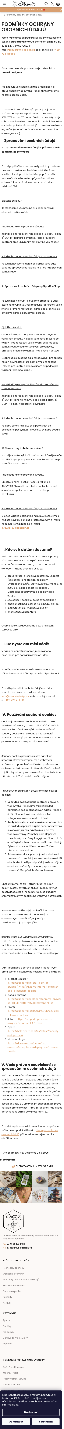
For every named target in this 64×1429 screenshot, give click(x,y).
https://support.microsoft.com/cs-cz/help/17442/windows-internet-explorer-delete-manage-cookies (33, 987)
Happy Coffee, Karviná (14, 1378)
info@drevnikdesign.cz (21, 50)
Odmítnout (16, 1421)
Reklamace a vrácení (14, 1285)
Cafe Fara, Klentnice (13, 1367)
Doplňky (7, 1326)
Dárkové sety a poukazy (15, 1338)
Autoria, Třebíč (10, 1373)
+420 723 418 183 (16, 1244)
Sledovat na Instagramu (34, 1166)
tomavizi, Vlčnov (11, 1384)
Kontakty (7, 1296)
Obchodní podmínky (13, 1273)
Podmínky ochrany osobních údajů (21, 1279)
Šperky (6, 1320)
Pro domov (8, 1332)
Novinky (7, 1302)
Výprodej (7, 1343)
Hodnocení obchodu (13, 1267)
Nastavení (31, 1412)
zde (16, 1404)
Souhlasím (46, 1421)
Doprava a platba (12, 1291)
